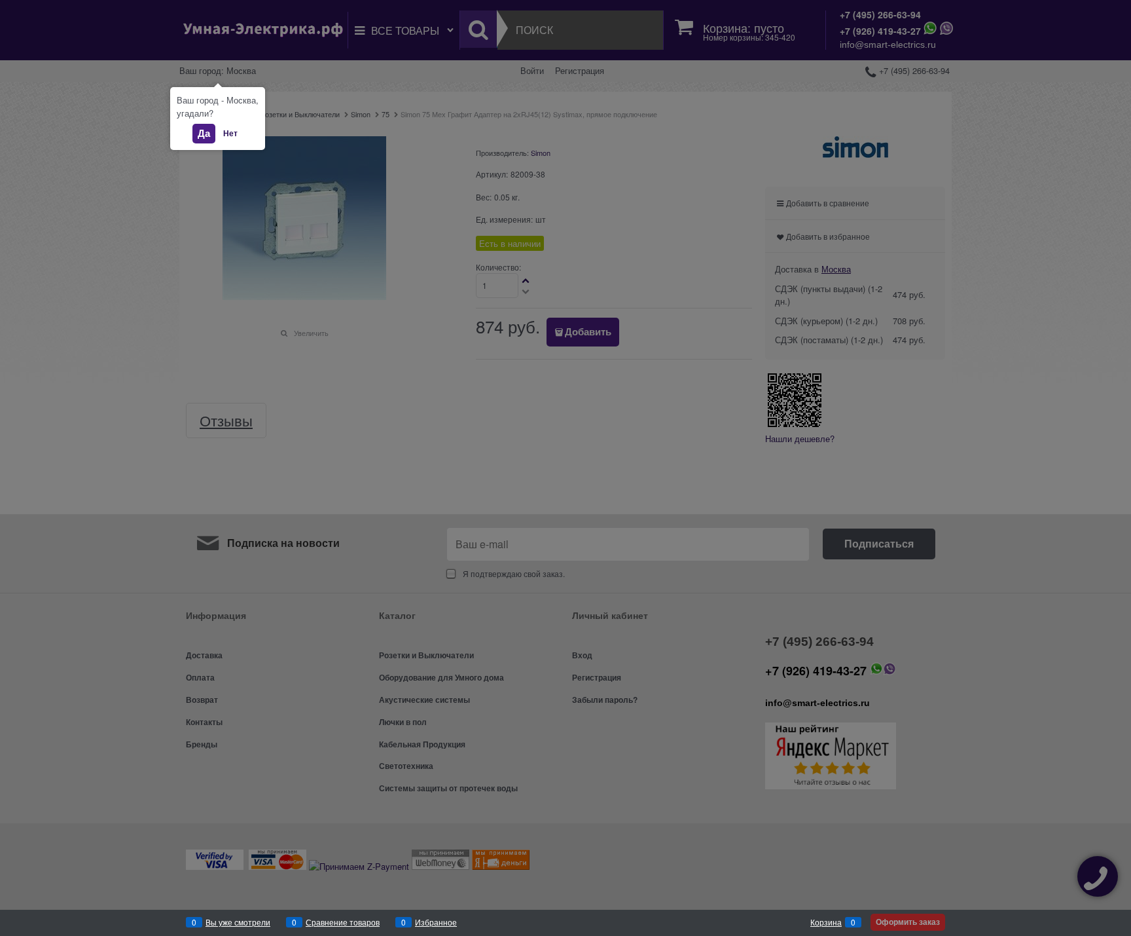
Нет (230, 133)
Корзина (826, 921)
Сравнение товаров (343, 921)
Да (204, 133)
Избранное (436, 921)
